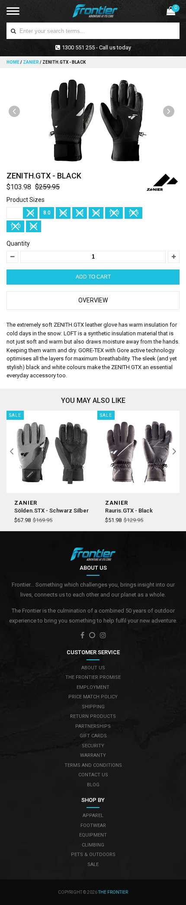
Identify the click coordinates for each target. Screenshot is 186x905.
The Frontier (113, 892)
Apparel (93, 815)
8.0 (47, 213)
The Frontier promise (93, 677)
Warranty (93, 755)
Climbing (93, 845)
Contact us (93, 775)
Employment (93, 687)
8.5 (63, 213)
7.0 (14, 213)
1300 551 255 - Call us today (96, 47)
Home (13, 62)
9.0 (79, 213)
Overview (93, 300)
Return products (93, 716)
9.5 (96, 213)
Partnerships (93, 726)
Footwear (93, 825)
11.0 (15, 226)
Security (93, 746)
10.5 (133, 213)
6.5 (33, 226)
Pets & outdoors (93, 854)
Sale (93, 864)
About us (93, 668)
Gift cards (93, 736)
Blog (93, 785)
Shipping (93, 707)
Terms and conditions (93, 765)
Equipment (93, 835)
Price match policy (93, 697)
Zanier (31, 62)
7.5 (30, 213)
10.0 (114, 213)
